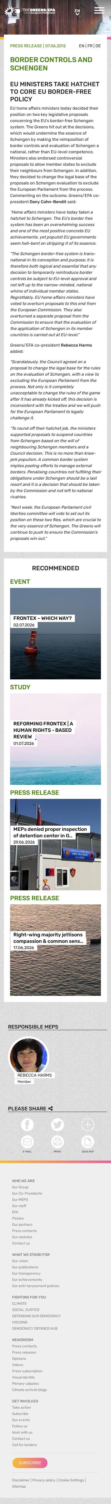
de (98, 45)
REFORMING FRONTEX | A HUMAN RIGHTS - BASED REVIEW (43, 730)
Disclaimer (20, 1480)
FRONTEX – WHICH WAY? (42, 618)
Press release (26, 45)
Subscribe (30, 1462)
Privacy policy (44, 1480)
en (81, 45)
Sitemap (19, 1486)
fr (90, 45)
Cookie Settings (71, 1480)
